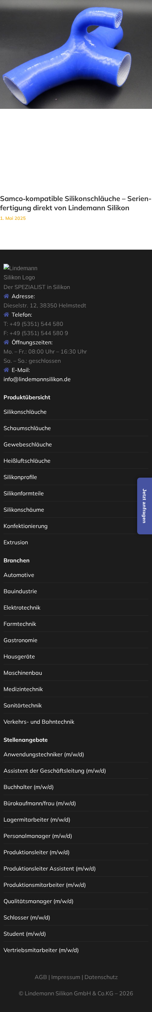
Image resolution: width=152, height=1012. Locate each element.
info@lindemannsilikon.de (37, 379)
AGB (41, 976)
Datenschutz (101, 976)
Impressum (65, 976)
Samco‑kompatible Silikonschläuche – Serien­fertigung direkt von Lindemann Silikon (76, 203)
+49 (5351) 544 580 (36, 323)
